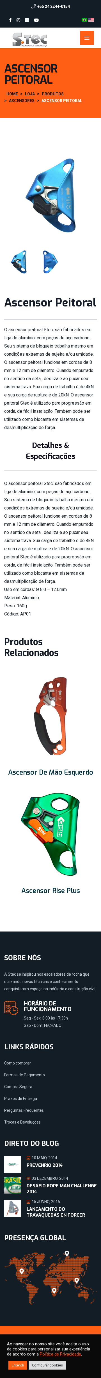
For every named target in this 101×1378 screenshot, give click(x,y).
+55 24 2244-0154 (53, 6)
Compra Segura (18, 1086)
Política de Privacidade (60, 1354)
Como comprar (17, 1063)
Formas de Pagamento (24, 1075)
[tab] (18, 261)
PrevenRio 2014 (45, 1165)
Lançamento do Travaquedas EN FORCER (56, 1212)
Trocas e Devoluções (22, 1122)
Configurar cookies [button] (47, 1365)
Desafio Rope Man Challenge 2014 (62, 1189)
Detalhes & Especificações (50, 451)
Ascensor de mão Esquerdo (50, 772)
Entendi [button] (18, 1365)
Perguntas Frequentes (24, 1110)
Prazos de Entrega (20, 1098)
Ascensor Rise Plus (50, 890)
